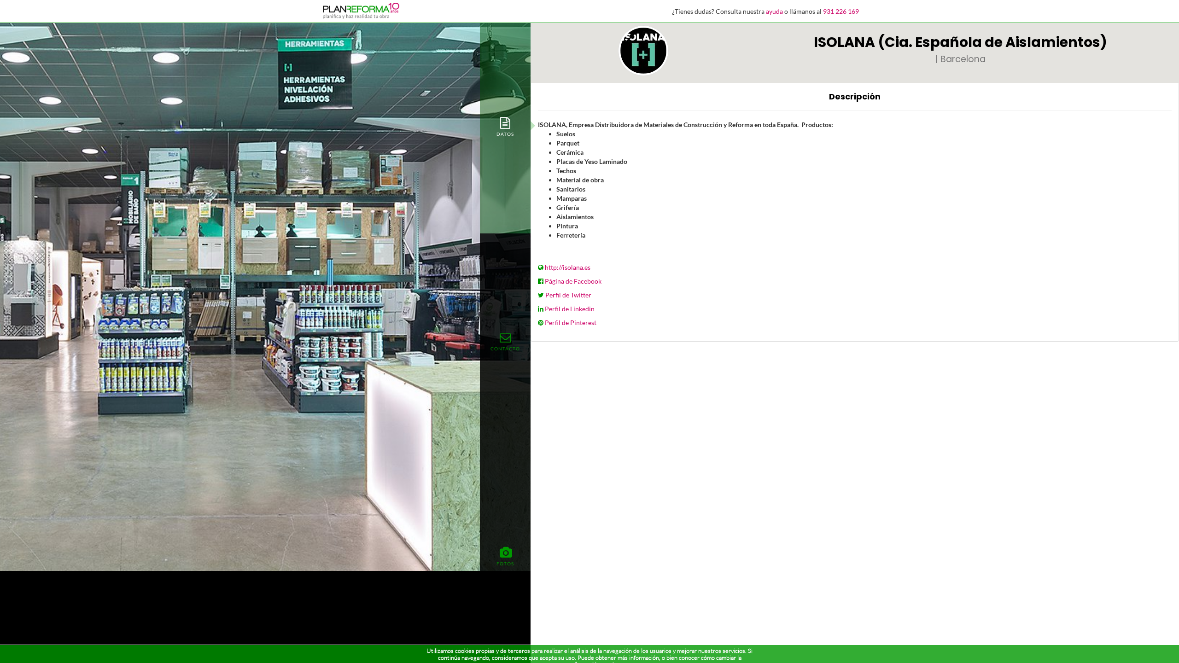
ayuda (774, 11)
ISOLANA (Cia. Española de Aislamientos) (960, 42)
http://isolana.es (567, 267)
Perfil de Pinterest (570, 322)
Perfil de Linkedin (570, 309)
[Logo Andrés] (643, 50)
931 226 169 (841, 11)
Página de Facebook (573, 281)
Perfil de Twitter (568, 295)
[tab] (505, 125)
